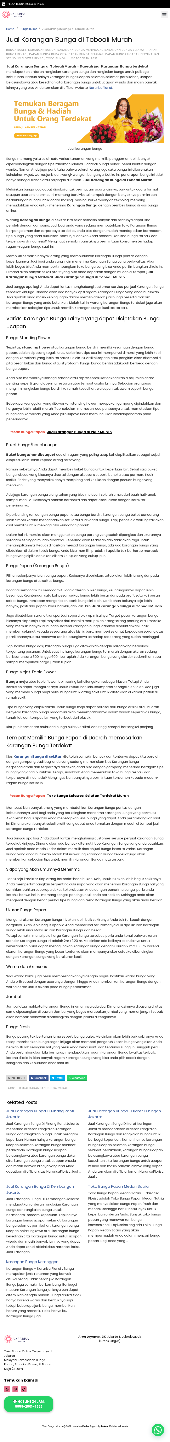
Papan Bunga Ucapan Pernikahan (132, 54)
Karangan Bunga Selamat (125, 50)
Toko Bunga (56, 58)
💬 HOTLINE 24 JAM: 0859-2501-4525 (29, 1404)
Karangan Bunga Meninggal (80, 50)
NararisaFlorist (100, 87)
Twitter (59, 1078)
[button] (164, 14)
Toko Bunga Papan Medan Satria (118, 1186)
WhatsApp (78, 1078)
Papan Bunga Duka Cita (48, 54)
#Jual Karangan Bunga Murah (43, 1088)
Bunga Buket (28, 29)
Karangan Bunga (42, 50)
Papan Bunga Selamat (86, 54)
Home (10, 29)
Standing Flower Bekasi (25, 58)
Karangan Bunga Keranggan (32, 1261)
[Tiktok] (24, 1389)
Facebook (39, 1078)
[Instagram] (15, 1389)
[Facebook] (7, 1389)
